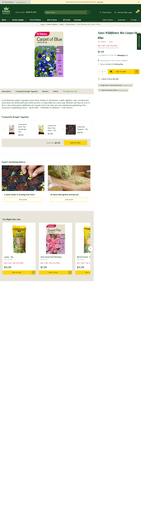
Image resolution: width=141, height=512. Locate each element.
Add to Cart (121, 72)
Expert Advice (108, 20)
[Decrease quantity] (99, 71)
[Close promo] (138, 2)
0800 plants (31, 12)
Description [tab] (6, 91)
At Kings (134, 20)
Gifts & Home (52, 20)
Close (139, 33)
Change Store (21, 2)
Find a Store (106, 12)
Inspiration (122, 20)
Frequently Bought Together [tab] (27, 91)
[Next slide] (89, 248)
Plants (4, 20)
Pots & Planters (35, 20)
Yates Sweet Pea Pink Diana (51, 257)
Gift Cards (66, 20)
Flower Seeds (70, 24)
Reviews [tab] (45, 91)
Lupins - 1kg (8, 257)
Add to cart (75, 143)
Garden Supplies (18, 20)
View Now (100, 2)
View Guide (23, 199)
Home (43, 24)
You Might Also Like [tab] (70, 91)
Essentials (77, 20)
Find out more (127, 85)
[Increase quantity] (105, 71)
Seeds (62, 24)
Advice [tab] (55, 91)
